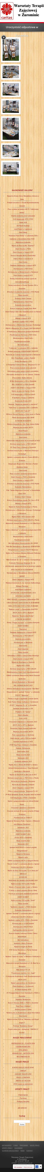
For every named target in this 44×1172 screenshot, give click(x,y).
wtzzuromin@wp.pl (24, 1163)
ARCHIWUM (22, 1108)
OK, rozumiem (18, 1167)
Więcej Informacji (28, 1167)
